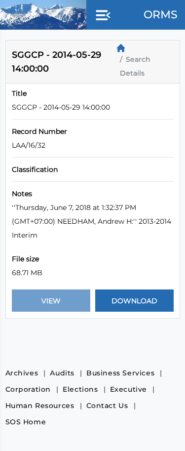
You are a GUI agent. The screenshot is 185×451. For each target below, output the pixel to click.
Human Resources (39, 405)
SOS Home (25, 421)
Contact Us (107, 405)
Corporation (28, 389)
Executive (128, 389)
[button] (101, 15)
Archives (21, 373)
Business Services (120, 373)
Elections (80, 389)
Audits (62, 373)
